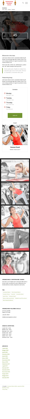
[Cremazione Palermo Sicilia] (12, 3)
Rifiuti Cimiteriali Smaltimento (8, 300)
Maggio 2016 (5, 375)
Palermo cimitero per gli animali (8, 298)
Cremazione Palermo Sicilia (12, 386)
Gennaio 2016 (5, 377)
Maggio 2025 (5, 350)
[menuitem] (22, 3)
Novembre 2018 (6, 360)
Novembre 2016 (6, 371)
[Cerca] (22, 3)
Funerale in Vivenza (6, 294)
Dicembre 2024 (6, 354)
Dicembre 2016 (6, 370)
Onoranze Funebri (12, 296)
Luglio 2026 (5, 348)
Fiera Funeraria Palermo (16, 292)
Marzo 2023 (5, 358)
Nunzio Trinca (5, 296)
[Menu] (26, 3)
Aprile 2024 (5, 356)
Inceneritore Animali (19, 294)
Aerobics (4, 8)
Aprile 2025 (5, 352)
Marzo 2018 (5, 362)
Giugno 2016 (5, 373)
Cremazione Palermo (6, 292)
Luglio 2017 (5, 366)
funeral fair (13, 294)
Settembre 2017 (6, 364)
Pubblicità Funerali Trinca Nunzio (21, 298)
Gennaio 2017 (5, 368)
